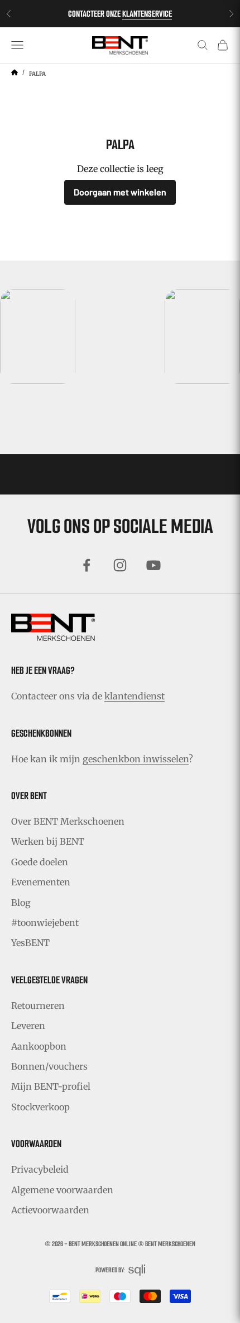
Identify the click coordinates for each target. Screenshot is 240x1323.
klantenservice (147, 13)
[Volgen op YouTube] (153, 565)
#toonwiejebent (45, 922)
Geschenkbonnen (41, 733)
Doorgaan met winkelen (120, 192)
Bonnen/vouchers (49, 1066)
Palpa (37, 73)
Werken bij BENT (47, 841)
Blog (21, 902)
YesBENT (30, 942)
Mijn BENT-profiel (50, 1086)
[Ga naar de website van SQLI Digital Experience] (136, 1270)
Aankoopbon (38, 1046)
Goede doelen (39, 862)
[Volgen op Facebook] (86, 565)
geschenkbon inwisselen (136, 759)
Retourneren (38, 1005)
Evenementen (40, 882)
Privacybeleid (40, 1169)
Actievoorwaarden (50, 1210)
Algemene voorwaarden (62, 1189)
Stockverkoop (40, 1107)
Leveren (28, 1025)
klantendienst (134, 696)
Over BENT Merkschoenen (67, 821)
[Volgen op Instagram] (120, 565)
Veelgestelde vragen (49, 980)
